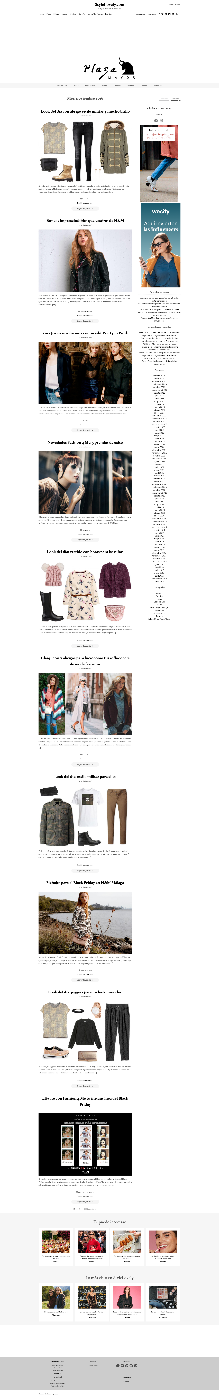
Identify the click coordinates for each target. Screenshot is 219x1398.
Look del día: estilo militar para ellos (85, 777)
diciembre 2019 (159, 518)
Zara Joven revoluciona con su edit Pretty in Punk (85, 333)
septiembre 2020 (159, 493)
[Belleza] (163, 1252)
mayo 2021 (159, 470)
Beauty (104, 86)
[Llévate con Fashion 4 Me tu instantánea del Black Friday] (85, 1144)
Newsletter (152, 14)
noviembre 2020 (159, 487)
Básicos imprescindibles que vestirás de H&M (85, 221)
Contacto (57, 1373)
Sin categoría (159, 613)
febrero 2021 (159, 478)
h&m (90, 311)
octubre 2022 (159, 421)
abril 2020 (159, 507)
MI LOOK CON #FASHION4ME (152, 332)
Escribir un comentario (85, 203)
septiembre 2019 (159, 527)
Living (159, 599)
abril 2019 (159, 541)
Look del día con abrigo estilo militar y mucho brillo (85, 112)
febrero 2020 (159, 513)
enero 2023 (159, 412)
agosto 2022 (159, 427)
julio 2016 (159, 567)
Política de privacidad (57, 1384)
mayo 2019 (159, 538)
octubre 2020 (159, 490)
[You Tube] (173, 14)
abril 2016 (159, 576)
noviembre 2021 (159, 453)
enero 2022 (159, 447)
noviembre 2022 (159, 418)
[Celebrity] (92, 1308)
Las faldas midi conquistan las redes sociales (159, 309)
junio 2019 (159, 535)
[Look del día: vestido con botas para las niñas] (85, 592)
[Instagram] (169, 14)
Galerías (82, 14)
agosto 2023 (159, 393)
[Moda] (92, 1252)
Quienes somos (57, 1365)
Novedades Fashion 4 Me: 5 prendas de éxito (85, 443)
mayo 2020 (159, 504)
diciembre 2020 (159, 484)
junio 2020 (159, 501)
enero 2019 (159, 550)
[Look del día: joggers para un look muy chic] (85, 1032)
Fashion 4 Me (62, 86)
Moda (49, 14)
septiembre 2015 (159, 578)
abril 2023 (159, 404)
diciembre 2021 (159, 450)
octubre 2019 (159, 524)
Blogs (42, 14)
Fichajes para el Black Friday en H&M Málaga (85, 883)
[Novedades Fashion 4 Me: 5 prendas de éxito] (85, 482)
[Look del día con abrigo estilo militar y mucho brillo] (85, 151)
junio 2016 (159, 570)
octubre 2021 (159, 455)
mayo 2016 (159, 573)
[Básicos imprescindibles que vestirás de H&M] (85, 261)
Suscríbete (126, 1381)
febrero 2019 (159, 547)
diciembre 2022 (159, 415)
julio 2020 (159, 498)
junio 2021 (159, 467)
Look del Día (90, 86)
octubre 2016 (159, 558)
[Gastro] (127, 1252)
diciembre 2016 (159, 553)
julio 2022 (159, 430)
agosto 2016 (159, 564)
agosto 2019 (159, 530)
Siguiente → (91, 1209)
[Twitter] (162, 14)
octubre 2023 (159, 387)
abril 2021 (159, 473)
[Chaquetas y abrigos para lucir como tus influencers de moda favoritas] (85, 704)
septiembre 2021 (159, 458)
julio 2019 (159, 533)
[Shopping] (56, 1308)
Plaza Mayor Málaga (159, 607)
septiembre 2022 (159, 424)
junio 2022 (159, 433)
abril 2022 (159, 438)
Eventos (108, 14)
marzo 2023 (159, 407)
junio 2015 (159, 581)
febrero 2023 (159, 410)
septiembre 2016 (159, 561)
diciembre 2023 (159, 381)
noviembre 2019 (159, 521)
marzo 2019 (159, 544)
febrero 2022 (159, 444)
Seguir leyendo (84, 208)
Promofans (158, 86)
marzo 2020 (159, 510)
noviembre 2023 (159, 384)
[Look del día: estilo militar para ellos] (85, 816)
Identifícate (140, 14)
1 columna (164, 99)
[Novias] (56, 1252)
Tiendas (144, 86)
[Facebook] (159, 14)
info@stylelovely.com (159, 108)
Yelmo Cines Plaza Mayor (159, 619)
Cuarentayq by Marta (150, 338)
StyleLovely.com (109, 5)
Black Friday (84, 970)
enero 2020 (159, 515)
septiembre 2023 (159, 390)
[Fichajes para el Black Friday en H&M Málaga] (85, 923)
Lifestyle (73, 14)
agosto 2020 (159, 495)
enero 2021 (159, 481)
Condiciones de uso (58, 1381)
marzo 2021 (159, 475)
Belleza (56, 14)
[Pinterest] (166, 14)
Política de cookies (57, 1386)
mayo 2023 (159, 401)
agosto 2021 (159, 461)
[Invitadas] (163, 1308)
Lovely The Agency (95, 14)
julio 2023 (159, 395)
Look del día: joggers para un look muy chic (85, 992)
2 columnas (175, 99)
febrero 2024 (159, 375)
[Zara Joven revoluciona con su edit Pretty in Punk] (85, 373)
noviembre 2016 (159, 555)
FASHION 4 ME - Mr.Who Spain (152, 352)
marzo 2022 (159, 441)
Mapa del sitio (58, 1371)
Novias (64, 14)
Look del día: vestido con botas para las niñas (85, 552)
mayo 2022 (159, 435)
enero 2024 (159, 378)
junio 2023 (159, 398)
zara (86, 421)
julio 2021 (159, 464)
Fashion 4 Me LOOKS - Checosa (157, 358)
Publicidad (57, 1368)
